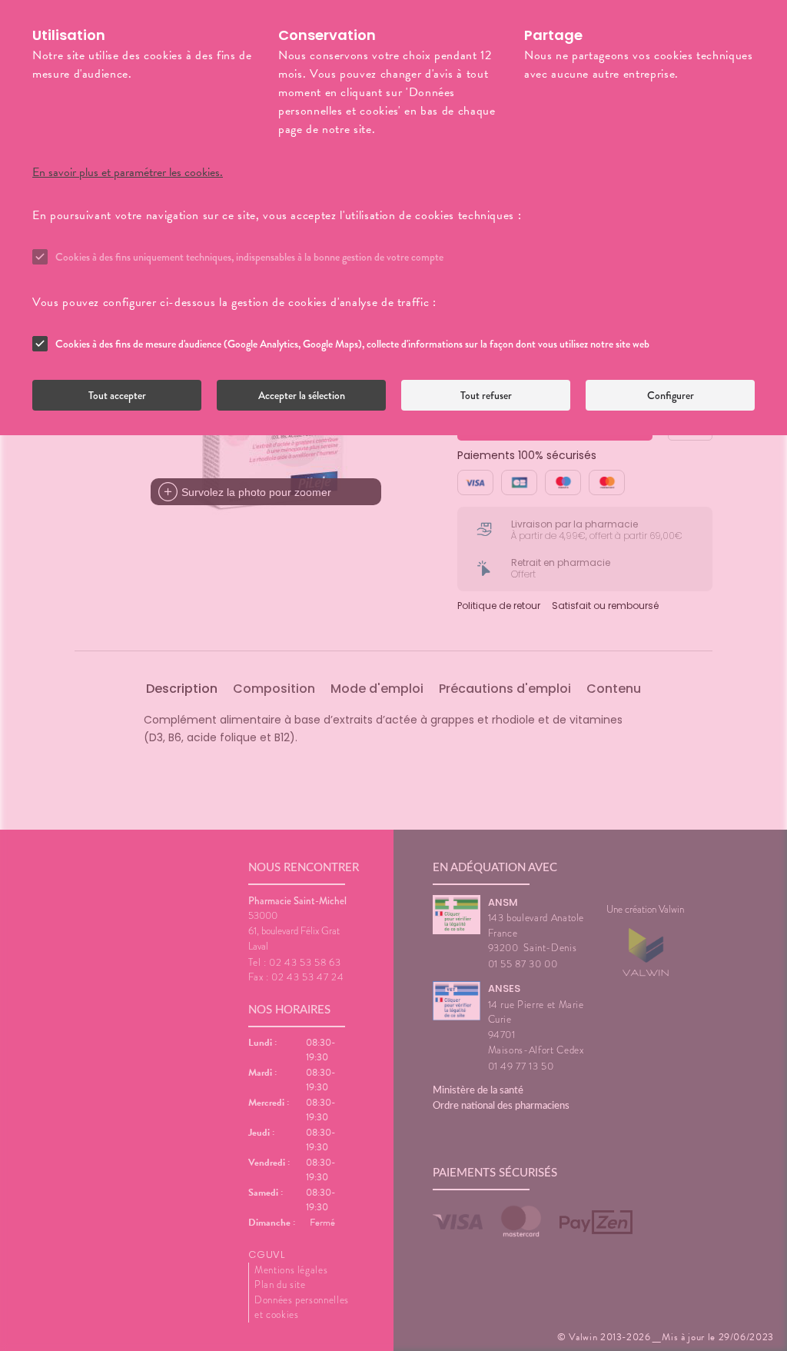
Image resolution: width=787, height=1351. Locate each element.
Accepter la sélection (301, 395)
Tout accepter (117, 395)
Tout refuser (486, 395)
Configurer (670, 395)
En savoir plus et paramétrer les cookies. (127, 172)
